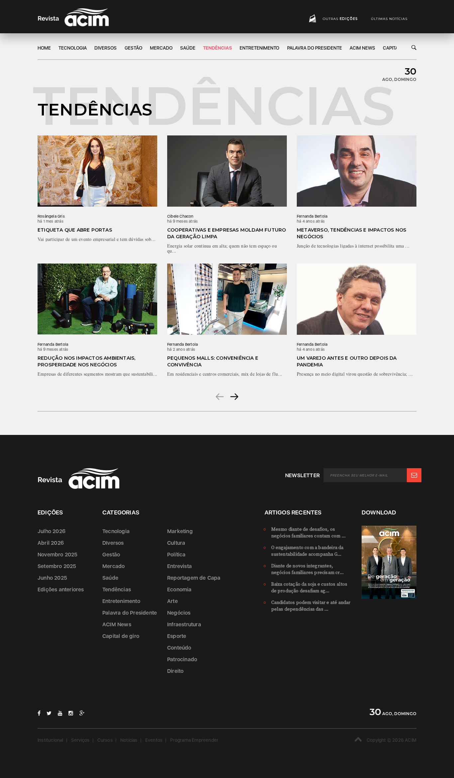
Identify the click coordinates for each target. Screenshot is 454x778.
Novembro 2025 (58, 554)
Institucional (50, 740)
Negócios (179, 613)
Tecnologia (72, 48)
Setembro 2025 (57, 566)
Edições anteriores (61, 589)
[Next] (234, 396)
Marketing (180, 531)
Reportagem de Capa (194, 578)
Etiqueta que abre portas (75, 230)
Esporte (176, 636)
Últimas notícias (389, 19)
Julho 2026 (51, 531)
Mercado (161, 48)
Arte (172, 601)
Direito (175, 671)
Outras (340, 19)
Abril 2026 (51, 543)
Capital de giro (120, 636)
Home (44, 48)
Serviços (80, 740)
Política (176, 554)
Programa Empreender (194, 740)
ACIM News (362, 48)
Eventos (154, 740)
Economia (179, 589)
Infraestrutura (184, 624)
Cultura (176, 543)
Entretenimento (259, 48)
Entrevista (179, 566)
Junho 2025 (52, 578)
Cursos (105, 740)
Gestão (133, 48)
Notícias (129, 740)
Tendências (217, 48)
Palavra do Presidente (314, 48)
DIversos (105, 48)
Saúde (187, 48)
